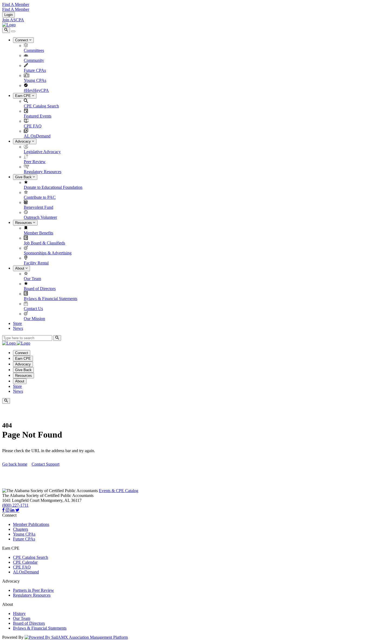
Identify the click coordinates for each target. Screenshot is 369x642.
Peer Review (35, 161)
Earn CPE (23, 96)
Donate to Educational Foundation (53, 187)
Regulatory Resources (42, 171)
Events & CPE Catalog (118, 490)
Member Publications (31, 524)
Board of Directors (40, 288)
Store (17, 323)
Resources (24, 223)
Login (8, 15)
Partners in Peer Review (33, 590)
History (19, 613)
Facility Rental (36, 263)
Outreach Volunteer (40, 217)
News (18, 328)
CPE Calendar (25, 562)
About (20, 268)
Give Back (24, 177)
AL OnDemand (37, 136)
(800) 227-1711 (15, 505)
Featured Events (37, 116)
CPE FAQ (33, 126)
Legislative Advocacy (42, 151)
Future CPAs (35, 70)
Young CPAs (35, 80)
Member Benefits (38, 233)
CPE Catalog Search (41, 106)
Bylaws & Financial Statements (50, 298)
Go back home (14, 464)
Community (34, 60)
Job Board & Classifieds (44, 243)
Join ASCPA (13, 20)
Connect (22, 40)
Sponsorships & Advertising (48, 253)
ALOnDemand (26, 572)
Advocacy (23, 141)
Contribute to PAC (40, 197)
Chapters (20, 529)
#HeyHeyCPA (36, 90)
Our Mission (34, 318)
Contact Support (45, 464)
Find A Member (15, 4)
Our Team (32, 278)
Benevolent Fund (38, 207)
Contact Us (33, 308)
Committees (34, 50)
